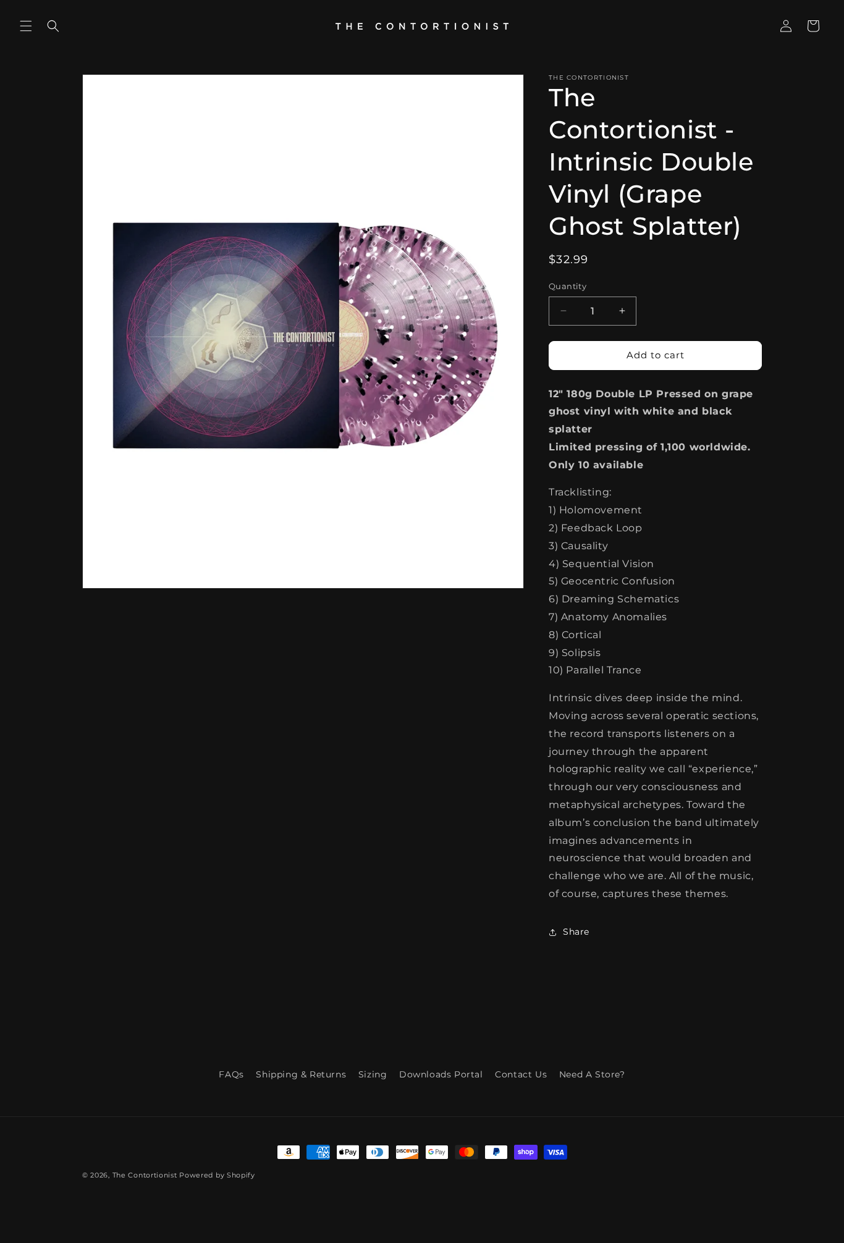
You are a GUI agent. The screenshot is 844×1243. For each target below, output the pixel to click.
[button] (26, 26)
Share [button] (576, 931)
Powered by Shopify (217, 1175)
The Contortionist (144, 1175)
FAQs (231, 1074)
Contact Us (521, 1074)
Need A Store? (592, 1074)
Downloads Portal (441, 1074)
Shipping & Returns (301, 1074)
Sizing (372, 1074)
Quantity (567, 286)
